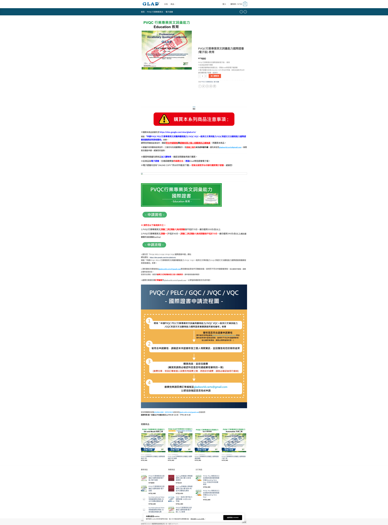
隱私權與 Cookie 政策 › (198, 519)
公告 (166, 4)
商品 (172, 4)
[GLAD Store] (151, 4)
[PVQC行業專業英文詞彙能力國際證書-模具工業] (153, 440)
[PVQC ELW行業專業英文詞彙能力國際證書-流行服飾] (180, 440)
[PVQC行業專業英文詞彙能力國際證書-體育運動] (207, 440)
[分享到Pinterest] (210, 86)
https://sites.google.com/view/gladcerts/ (163, 257)
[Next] (246, 446)
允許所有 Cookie (233, 517)
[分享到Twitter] (203, 86)
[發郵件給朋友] (207, 86)
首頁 (143, 12)
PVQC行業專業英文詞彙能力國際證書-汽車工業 (234, 457)
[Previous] (141, 446)
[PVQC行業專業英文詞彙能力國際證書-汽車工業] (234, 440)
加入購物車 (215, 76)
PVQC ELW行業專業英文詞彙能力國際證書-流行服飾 (180, 457)
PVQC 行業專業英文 (155, 12)
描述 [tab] (194, 109)
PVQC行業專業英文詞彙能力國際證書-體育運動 (207, 457)
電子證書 (169, 12)
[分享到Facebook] (200, 86)
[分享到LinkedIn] (214, 86)
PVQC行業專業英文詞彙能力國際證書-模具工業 (153, 457)
